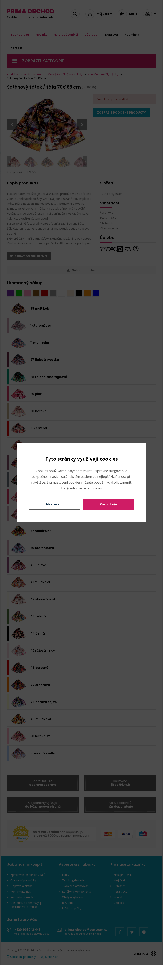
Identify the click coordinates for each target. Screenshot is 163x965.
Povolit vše (108, 504)
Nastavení (54, 504)
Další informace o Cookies (81, 488)
